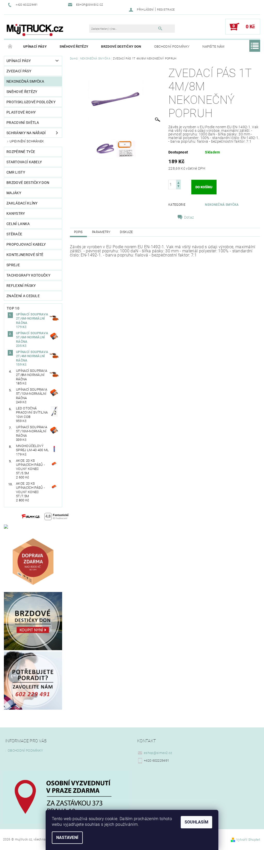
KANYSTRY (15, 213)
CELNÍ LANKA (18, 224)
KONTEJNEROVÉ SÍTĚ (24, 255)
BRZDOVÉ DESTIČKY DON (121, 46)
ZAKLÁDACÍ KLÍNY (22, 203)
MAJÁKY (13, 193)
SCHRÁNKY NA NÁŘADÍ (26, 133)
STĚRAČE (14, 234)
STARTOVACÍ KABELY (24, 162)
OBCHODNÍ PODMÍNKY (171, 46)
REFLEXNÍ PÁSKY (21, 286)
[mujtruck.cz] (34, 29)
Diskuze (126, 232)
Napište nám (213, 46)
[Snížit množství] (178, 186)
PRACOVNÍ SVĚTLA (22, 123)
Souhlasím (196, 822)
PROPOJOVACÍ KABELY (26, 244)
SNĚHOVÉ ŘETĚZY (74, 46)
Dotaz (189, 217)
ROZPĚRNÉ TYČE (20, 152)
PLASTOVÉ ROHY (21, 112)
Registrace (166, 9)
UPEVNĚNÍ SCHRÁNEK (27, 141)
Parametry (101, 232)
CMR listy (15, 172)
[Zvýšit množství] (178, 182)
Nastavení (67, 837)
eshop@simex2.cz (158, 753)
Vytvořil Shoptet (248, 840)
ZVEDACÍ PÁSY (18, 71)
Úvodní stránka (10, 46)
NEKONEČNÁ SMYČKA (25, 81)
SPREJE (13, 265)
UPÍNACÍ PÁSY (35, 46)
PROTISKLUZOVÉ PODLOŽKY (30, 102)
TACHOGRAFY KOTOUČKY (28, 275)
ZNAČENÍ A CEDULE (23, 296)
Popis (78, 232)
